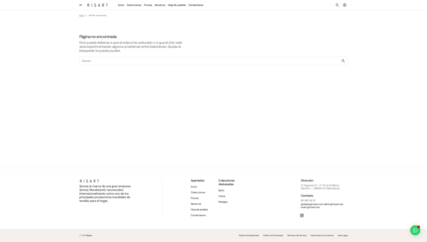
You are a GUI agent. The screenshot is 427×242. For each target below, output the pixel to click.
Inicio (81, 15)
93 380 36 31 (308, 200)
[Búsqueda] (343, 61)
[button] (337, 5)
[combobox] (209, 61)
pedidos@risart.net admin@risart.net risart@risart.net (322, 206)
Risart (89, 235)
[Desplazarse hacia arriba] (423, 238)
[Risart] (98, 5)
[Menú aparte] (83, 5)
